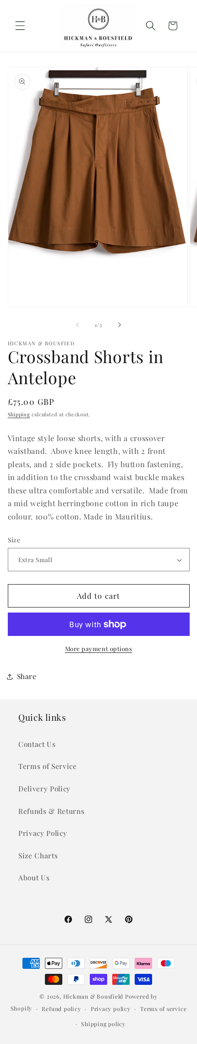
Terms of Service (47, 766)
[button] (20, 26)
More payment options (98, 648)
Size (14, 540)
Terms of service (163, 1008)
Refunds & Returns (51, 811)
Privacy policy (111, 1008)
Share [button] (27, 676)
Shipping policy (103, 1023)
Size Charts (38, 855)
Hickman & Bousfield (93, 996)
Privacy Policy (42, 833)
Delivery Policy (44, 788)
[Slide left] (77, 325)
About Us (33, 877)
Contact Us (37, 744)
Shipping (19, 414)
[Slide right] (119, 325)
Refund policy (61, 1008)
